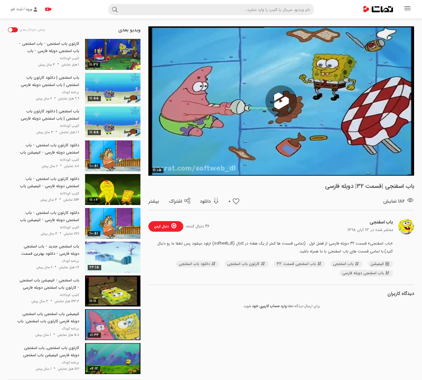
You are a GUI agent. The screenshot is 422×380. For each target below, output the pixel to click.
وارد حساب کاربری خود (269, 306)
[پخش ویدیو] (281, 101)
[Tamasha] (378, 9)
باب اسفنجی (381, 222)
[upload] (48, 9)
